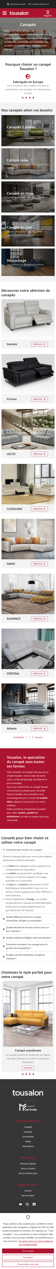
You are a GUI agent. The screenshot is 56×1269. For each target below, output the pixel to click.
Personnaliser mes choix (28, 1264)
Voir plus (37, 344)
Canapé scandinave (28, 1050)
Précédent (18, 737)
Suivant (39, 737)
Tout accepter (28, 1251)
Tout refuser (28, 1257)
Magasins (48, 15)
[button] (22, 97)
